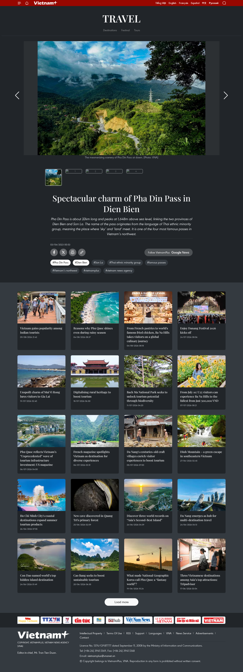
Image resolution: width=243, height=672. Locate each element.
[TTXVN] (51, 620)
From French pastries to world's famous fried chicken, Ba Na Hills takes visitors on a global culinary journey (148, 334)
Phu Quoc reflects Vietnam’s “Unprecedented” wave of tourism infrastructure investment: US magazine (38, 458)
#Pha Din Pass (60, 262)
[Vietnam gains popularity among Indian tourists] (41, 307)
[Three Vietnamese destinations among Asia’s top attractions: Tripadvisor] (202, 555)
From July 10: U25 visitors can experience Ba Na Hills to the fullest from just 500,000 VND (199, 396)
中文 (204, 3)
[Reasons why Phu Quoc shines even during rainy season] (95, 307)
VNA (168, 633)
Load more (122, 602)
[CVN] (164, 620)
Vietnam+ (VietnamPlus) (45, 3)
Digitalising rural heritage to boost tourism (92, 394)
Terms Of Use (114, 633)
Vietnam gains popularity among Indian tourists (41, 330)
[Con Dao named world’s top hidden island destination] (41, 555)
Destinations (110, 30)
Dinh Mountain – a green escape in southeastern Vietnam (201, 454)
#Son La (98, 262)
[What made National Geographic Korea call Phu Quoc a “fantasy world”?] (148, 555)
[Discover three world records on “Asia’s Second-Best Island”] (148, 495)
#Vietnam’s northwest (64, 270)
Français (183, 3)
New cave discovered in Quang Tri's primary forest (93, 518)
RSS (128, 633)
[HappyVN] (28, 620)
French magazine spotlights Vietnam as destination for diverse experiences (91, 456)
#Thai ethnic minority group (125, 262)
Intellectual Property (91, 633)
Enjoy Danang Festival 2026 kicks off (198, 330)
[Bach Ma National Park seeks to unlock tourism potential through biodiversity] (148, 371)
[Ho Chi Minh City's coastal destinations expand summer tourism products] (41, 495)
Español (195, 3)
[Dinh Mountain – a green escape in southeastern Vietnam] (202, 431)
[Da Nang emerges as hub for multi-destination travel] (202, 495)
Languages (155, 633)
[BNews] (99, 620)
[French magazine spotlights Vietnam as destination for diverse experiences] (95, 431)
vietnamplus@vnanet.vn (101, 656)
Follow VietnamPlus (159, 252)
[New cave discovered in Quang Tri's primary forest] (95, 495)
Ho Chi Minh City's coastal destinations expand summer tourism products (38, 520)
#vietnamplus (91, 270)
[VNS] (138, 620)
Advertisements (204, 633)
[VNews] (67, 620)
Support (139, 633)
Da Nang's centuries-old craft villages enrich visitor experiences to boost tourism (146, 456)
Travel (121, 18)
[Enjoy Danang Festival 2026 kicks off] (202, 307)
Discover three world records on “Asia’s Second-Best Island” (148, 518)
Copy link (82, 252)
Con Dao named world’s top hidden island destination (38, 578)
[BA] (214, 620)
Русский (213, 3)
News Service (183, 633)
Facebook (54, 252)
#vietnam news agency (118, 270)
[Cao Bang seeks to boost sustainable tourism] (95, 555)
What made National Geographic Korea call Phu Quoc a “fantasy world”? (148, 580)
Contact (84, 637)
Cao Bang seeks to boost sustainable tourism (89, 578)
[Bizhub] (114, 620)
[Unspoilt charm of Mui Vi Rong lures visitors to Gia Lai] (41, 371)
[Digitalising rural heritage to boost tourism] (95, 371)
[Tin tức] (82, 620)
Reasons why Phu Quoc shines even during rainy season (93, 330)
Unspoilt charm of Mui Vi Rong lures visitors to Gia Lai (40, 394)
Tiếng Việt (160, 3)
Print (72, 252)
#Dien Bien (81, 262)
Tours (137, 30)
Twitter (63, 252)
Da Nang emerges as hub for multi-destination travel (198, 518)
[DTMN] (188, 620)
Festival (125, 30)
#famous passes (156, 262)
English (172, 3)
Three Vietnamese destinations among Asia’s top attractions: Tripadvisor (200, 580)
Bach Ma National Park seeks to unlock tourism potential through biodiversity (147, 396)
